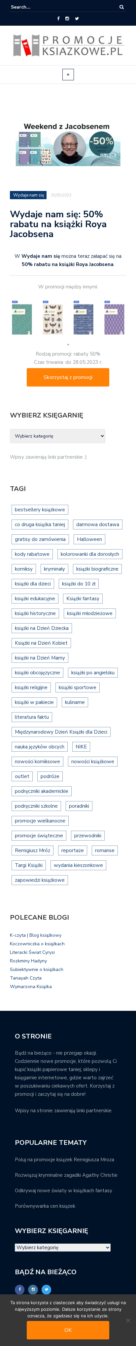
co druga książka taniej (40, 524)
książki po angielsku (93, 672)
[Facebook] (58, 19)
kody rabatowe (32, 554)
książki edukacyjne (35, 598)
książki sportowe (77, 687)
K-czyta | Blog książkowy (35, 935)
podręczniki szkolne (36, 806)
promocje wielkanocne (40, 821)
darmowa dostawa (97, 524)
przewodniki (87, 835)
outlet (22, 776)
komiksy (24, 569)
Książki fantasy (82, 598)
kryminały (54, 569)
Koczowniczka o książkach (37, 944)
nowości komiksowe (37, 761)
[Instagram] (67, 19)
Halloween (89, 539)
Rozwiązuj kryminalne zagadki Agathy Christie (66, 1175)
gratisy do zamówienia (40, 539)
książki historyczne (35, 613)
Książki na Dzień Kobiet (41, 643)
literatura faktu (32, 717)
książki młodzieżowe (90, 613)
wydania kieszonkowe (78, 865)
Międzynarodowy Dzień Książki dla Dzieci (61, 732)
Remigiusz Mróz (32, 850)
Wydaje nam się (28, 195)
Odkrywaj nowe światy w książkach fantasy (63, 1190)
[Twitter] (77, 19)
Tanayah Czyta (26, 978)
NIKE (81, 746)
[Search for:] (31, 7)
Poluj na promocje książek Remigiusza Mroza (64, 1159)
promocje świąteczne (39, 835)
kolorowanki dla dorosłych (90, 554)
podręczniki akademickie (41, 791)
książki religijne (31, 687)
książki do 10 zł (78, 583)
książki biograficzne (97, 569)
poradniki (79, 806)
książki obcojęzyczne (37, 672)
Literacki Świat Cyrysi (32, 952)
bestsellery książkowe (40, 509)
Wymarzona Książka (31, 986)
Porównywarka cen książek (45, 1206)
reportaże (72, 850)
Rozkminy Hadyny (28, 961)
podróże (50, 776)
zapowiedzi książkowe (40, 880)
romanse (105, 850)
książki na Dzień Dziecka (42, 628)
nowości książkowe (92, 761)
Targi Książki (29, 865)
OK (68, 1330)
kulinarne (75, 702)
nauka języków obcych (39, 746)
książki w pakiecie (34, 702)
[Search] (121, 7)
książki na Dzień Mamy (40, 658)
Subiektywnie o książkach (36, 969)
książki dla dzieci (33, 583)
